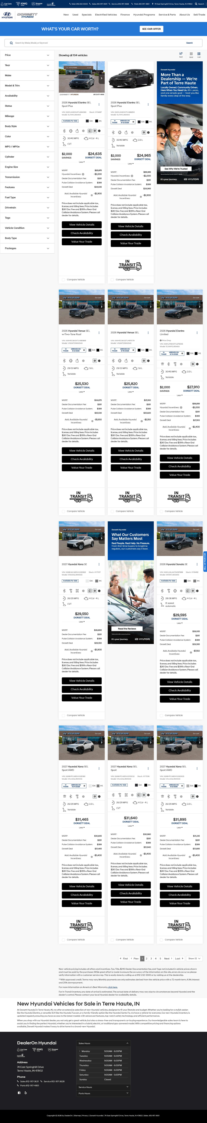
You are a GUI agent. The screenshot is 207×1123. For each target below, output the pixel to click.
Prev (135, 958)
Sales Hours (84, 1043)
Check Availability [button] (82, 233)
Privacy (85, 1116)
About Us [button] (184, 14)
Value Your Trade (81, 241)
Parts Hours (84, 1093)
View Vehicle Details (81, 224)
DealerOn (68, 1116)
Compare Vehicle (76, 279)
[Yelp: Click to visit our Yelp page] (26, 1093)
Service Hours (85, 1087)
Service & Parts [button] (167, 14)
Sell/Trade (199, 14)
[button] (102, 78)
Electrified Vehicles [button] (106, 14)
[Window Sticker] (95, 131)
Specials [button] (87, 14)
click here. (113, 987)
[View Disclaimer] (83, 131)
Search (189, 43)
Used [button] (75, 14)
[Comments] (90, 131)
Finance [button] (125, 14)
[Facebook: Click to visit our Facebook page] (19, 1093)
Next (167, 958)
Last (178, 958)
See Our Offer (151, 29)
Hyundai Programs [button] (144, 14)
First (124, 958)
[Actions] (99, 104)
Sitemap (77, 1116)
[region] (82, 192)
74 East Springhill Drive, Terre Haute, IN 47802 (173, 4)
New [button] (66, 14)
